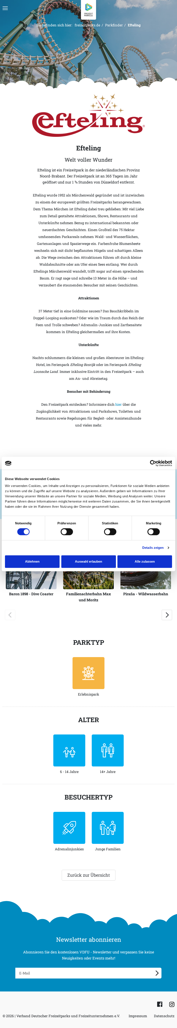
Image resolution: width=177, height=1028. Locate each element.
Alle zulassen (145, 561)
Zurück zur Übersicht (88, 875)
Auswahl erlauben (88, 561)
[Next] (166, 615)
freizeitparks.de (87, 25)
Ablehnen (32, 561)
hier (118, 404)
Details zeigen (153, 547)
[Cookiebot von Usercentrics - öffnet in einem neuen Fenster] (153, 463)
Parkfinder (114, 25)
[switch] (67, 531)
